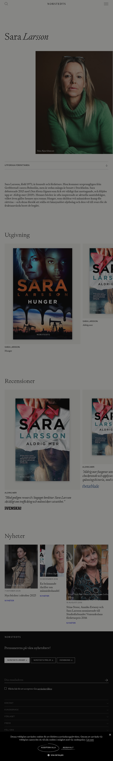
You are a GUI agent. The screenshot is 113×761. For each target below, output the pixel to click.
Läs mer (90, 739)
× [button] (110, 735)
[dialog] (56, 380)
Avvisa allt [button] (68, 748)
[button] (57, 755)
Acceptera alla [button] (48, 748)
